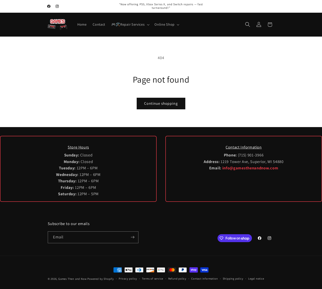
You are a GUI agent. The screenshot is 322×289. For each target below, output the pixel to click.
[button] (130, 24)
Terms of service (152, 278)
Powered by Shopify (100, 279)
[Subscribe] (132, 237)
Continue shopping (161, 103)
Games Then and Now (72, 279)
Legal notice (256, 278)
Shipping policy (233, 278)
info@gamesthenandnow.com (250, 167)
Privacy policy (128, 278)
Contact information (204, 278)
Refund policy (177, 278)
